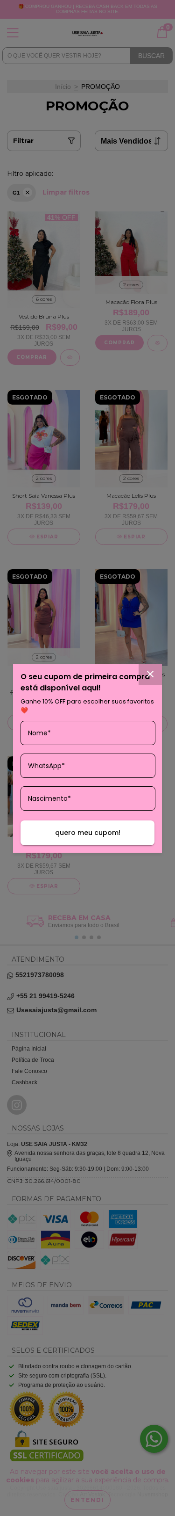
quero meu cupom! (87, 832)
